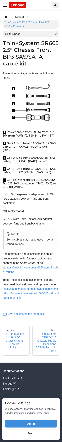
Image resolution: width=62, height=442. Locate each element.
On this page (12, 34)
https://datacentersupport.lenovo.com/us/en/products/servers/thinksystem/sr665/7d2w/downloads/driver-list (31, 293)
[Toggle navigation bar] (5, 5)
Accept (31, 423)
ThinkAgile (9, 389)
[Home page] (6, 17)
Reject (31, 433)
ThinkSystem (11, 378)
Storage (7, 383)
